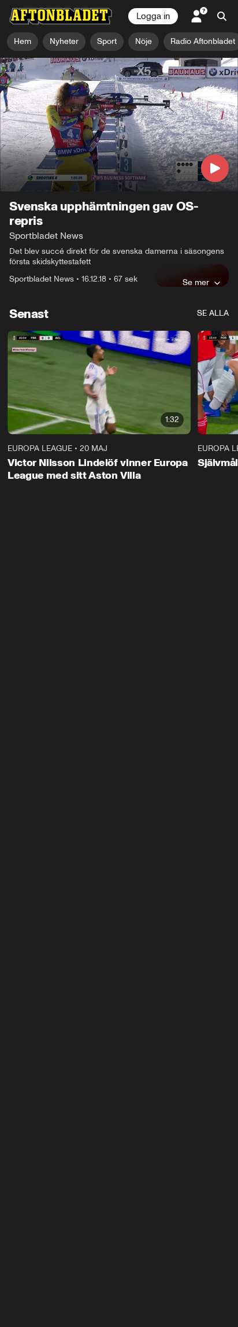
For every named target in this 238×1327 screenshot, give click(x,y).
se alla (213, 313)
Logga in (153, 16)
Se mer (196, 282)
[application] (119, 125)
